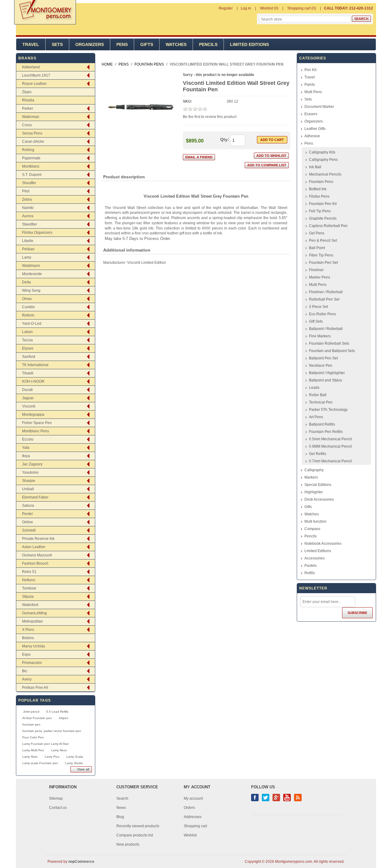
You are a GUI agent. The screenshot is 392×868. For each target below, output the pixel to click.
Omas (27, 299)
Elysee (27, 348)
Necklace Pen (320, 365)
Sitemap (56, 798)
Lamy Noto (30, 756)
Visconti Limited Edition (146, 262)
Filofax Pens (319, 196)
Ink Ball (315, 167)
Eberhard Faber (35, 497)
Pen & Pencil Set (323, 240)
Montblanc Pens (35, 431)
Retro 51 (29, 572)
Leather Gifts (315, 129)
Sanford (28, 356)
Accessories (314, 558)
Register (226, 8)
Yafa (25, 447)
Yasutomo (30, 472)
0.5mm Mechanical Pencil (330, 439)
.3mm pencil (30, 711)
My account (193, 798)
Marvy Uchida (33, 646)
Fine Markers (320, 336)
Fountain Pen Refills (326, 432)
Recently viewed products (137, 826)
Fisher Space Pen (37, 423)
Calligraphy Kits (322, 152)
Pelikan (28, 249)
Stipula (28, 596)
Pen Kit (310, 70)
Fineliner (316, 270)
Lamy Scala (74, 756)
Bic (24, 671)
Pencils (208, 44)
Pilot (25, 191)
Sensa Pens (32, 133)
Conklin (28, 307)
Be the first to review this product (209, 117)
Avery (27, 679)
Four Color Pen (33, 737)
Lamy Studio (74, 763)
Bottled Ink (317, 189)
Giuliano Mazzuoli (37, 555)
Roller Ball (317, 395)
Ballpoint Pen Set (323, 358)
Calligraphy (314, 470)
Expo (26, 654)
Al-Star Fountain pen (37, 718)
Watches (176, 44)
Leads (314, 387)
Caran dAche (33, 141)
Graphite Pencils (323, 218)
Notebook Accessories (322, 543)
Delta (26, 282)
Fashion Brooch (35, 563)
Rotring (28, 150)
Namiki (28, 208)
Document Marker (319, 106)
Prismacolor (32, 663)
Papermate (31, 158)
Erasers (310, 114)
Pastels (310, 565)
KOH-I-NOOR (33, 381)
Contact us (58, 807)
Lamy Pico (52, 756)
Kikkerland (31, 67)
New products (127, 844)
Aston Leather (33, 547)
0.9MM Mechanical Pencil (330, 446)
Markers (311, 477)
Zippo (27, 92)
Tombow (29, 588)
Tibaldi (27, 373)
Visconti (28, 406)
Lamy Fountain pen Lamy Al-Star (45, 743)
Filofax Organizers (37, 232)
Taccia (27, 340)
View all (83, 769)
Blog (120, 817)
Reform (28, 315)
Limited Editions (249, 44)
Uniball (28, 489)
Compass (312, 529)
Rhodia (28, 100)
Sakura (28, 505)
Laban (27, 332)
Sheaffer (29, 183)
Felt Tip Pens (320, 211)
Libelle (27, 241)
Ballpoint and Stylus (325, 380)
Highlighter (313, 492)
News (121, 807)
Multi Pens (313, 92)
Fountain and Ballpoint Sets (332, 351)
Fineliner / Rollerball (326, 292)
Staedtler (29, 224)
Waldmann (31, 265)
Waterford (30, 605)
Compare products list (134, 835)
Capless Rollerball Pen (328, 226)
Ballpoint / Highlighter (327, 373)
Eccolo (27, 439)
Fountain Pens (321, 182)
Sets (57, 44)
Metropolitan (32, 621)
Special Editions (317, 485)
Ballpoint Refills (322, 424)
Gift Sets (316, 321)
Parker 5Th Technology (328, 409)
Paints (309, 84)
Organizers (89, 44)
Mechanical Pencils (325, 174)
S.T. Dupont (31, 174)
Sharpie (28, 481)
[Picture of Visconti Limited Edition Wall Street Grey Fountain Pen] (140, 140)
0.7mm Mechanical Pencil (330, 461)
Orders (189, 807)
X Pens (28, 629)
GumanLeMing (34, 613)
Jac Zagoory (32, 464)
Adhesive (312, 136)
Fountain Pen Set (323, 262)
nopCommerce (81, 861)
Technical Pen (321, 402)
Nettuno (28, 580)
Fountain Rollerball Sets (329, 343)
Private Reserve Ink (38, 538)
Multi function (315, 521)
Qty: (224, 139)
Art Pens (316, 417)
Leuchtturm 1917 (36, 75)
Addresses (193, 817)
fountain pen (31, 724)
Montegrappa (33, 414)
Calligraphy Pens (323, 159)
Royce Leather (34, 83)
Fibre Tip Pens (321, 255)
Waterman (30, 117)
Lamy (26, 257)
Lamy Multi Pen (33, 750)
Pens (122, 44)
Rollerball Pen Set (324, 299)
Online (27, 522)
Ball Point (317, 248)
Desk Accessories (319, 499)
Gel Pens (316, 233)
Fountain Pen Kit (323, 204)
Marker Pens (319, 277)
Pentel (27, 514)
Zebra (27, 199)
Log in (246, 8)
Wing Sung (31, 290)
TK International (35, 365)
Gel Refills (317, 454)
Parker (27, 108)
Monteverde (32, 274)
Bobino (28, 638)
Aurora (27, 216)
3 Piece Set (318, 307)
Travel (30, 44)
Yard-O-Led (31, 323)
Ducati (27, 390)
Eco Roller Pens (322, 314)
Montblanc (31, 166)
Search (122, 798)
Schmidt (29, 530)
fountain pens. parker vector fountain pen (51, 731)
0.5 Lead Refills (57, 711)
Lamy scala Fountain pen (40, 763)
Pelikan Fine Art (35, 687)
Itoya (26, 456)
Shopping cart (195, 826)
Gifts (146, 44)
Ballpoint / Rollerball (326, 329)
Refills (309, 573)
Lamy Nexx (59, 750)
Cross (27, 125)
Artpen (63, 718)
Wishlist (190, 835)
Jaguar (28, 398)
